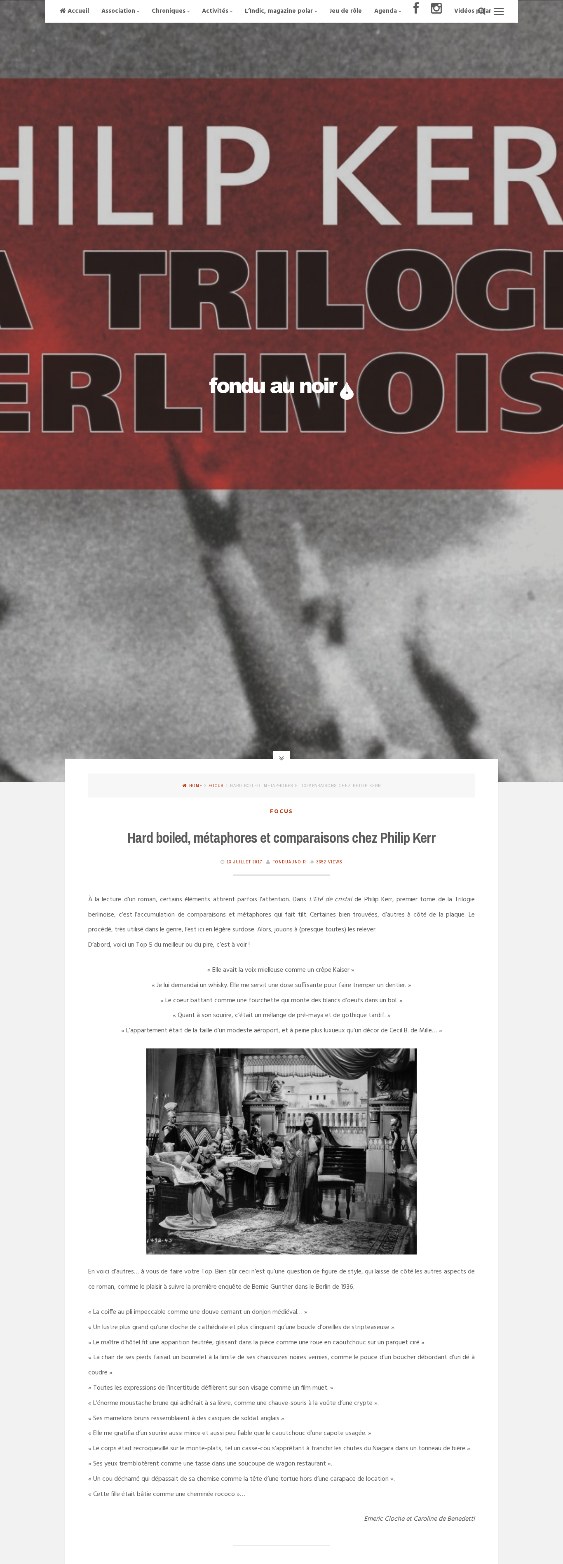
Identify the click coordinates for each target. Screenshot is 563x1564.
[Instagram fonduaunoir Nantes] (436, 11)
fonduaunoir (289, 862)
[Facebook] (416, 11)
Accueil (78, 11)
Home (195, 785)
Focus (216, 785)
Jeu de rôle (345, 11)
